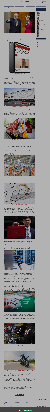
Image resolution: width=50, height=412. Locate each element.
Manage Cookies (21, 410)
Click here (28, 408)
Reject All (25, 410)
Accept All (29, 410)
